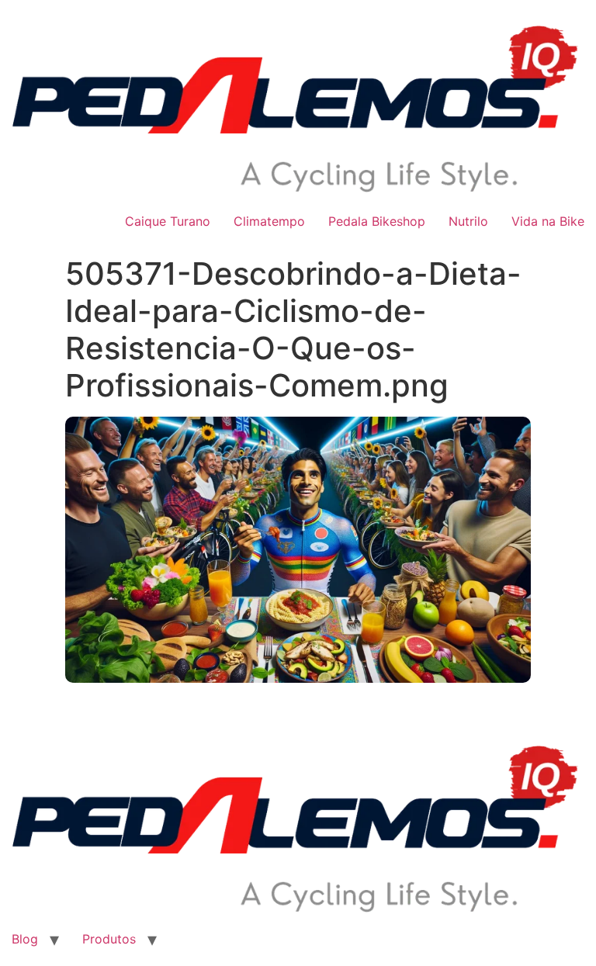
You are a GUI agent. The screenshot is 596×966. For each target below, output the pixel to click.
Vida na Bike (547, 221)
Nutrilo (468, 221)
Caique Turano (167, 221)
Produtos (109, 939)
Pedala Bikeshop (376, 221)
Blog (25, 939)
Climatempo (269, 221)
